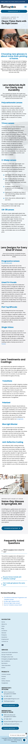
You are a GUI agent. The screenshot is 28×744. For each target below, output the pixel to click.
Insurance (4, 637)
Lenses (3, 678)
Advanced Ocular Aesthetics (10, 652)
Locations (22, 1)
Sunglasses (5, 683)
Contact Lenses (6, 674)
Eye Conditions (6, 661)
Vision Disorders (6, 665)
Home (2, 1)
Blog (16, 1)
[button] (25, 6)
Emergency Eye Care (7, 657)
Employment (5, 639)
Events (3, 667)
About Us (7, 1)
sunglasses (20, 419)
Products (4, 635)
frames (4, 344)
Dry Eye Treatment (7, 654)
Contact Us (5, 641)
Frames (4, 676)
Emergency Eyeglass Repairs (10, 659)
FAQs (12, 1)
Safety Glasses (6, 681)
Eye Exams (4, 663)
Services (4, 633)
